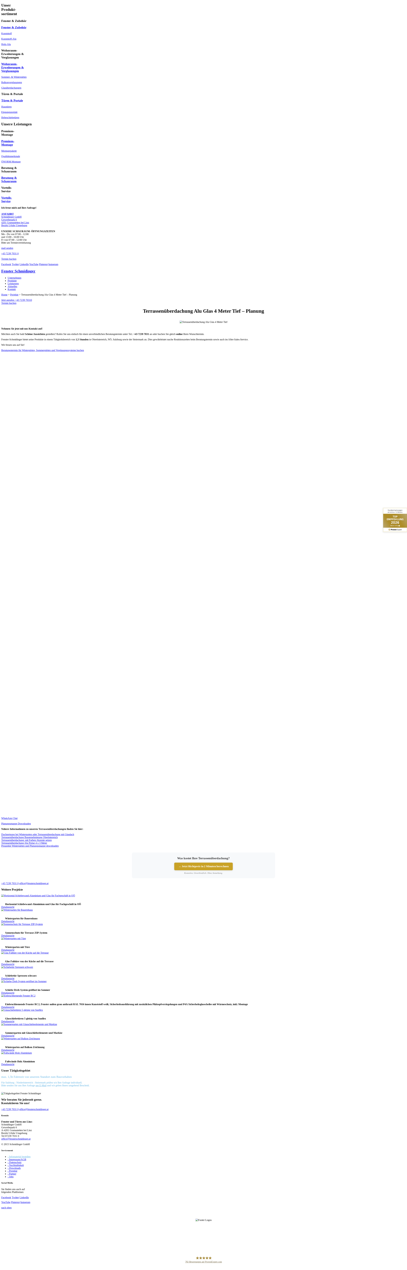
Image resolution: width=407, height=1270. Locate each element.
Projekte (14, 294)
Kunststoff (6, 33)
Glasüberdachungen (11, 87)
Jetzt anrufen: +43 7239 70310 (16, 300)
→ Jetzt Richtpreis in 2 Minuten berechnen (203, 866)
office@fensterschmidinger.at (16, 1138)
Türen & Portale (12, 100)
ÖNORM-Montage (11, 161)
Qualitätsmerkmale (10, 156)
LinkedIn (24, 264)
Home (4, 294)
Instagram (53, 264)
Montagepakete (9, 151)
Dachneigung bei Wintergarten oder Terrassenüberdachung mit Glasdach (37, 834)
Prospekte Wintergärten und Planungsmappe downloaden (30, 845)
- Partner (12, 1173)
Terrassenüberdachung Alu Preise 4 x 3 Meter (24, 843)
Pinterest (43, 264)
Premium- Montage (7, 143)
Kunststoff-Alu (8, 38)
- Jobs (11, 1176)
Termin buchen (8, 303)
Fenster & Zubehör (13, 27)
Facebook (6, 264)
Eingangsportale (9, 112)
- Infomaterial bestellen (19, 1156)
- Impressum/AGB (17, 1159)
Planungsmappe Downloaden (16, 823)
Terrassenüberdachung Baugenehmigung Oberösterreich (29, 837)
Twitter (15, 264)
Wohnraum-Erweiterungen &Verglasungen (12, 67)
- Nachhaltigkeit (16, 1165)
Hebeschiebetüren (10, 117)
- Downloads (14, 1168)
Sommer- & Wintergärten (14, 77)
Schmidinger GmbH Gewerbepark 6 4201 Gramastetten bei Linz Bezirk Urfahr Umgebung (15, 220)
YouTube (33, 264)
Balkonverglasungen (11, 82)
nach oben (6, 1207)
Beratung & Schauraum (9, 179)
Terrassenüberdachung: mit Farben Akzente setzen (26, 840)
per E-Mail (41, 1085)
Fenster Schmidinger (18, 271)
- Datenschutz (14, 1162)
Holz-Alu (6, 44)
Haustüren (6, 106)
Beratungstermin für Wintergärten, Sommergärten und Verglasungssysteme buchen (42, 350)
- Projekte (12, 1171)
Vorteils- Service (6, 199)
